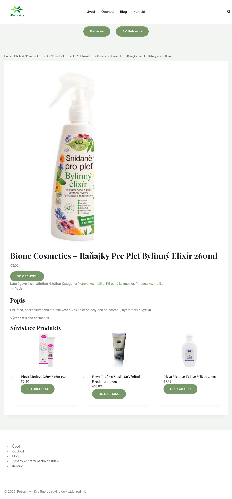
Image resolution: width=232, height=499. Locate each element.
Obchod (107, 12)
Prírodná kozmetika (120, 284)
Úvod (91, 12)
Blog (123, 12)
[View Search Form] (229, 12)
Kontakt (139, 12)
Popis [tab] (19, 288)
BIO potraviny (132, 31)
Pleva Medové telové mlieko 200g (189, 376)
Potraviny (97, 31)
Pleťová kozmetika (91, 284)
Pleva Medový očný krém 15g (43, 376)
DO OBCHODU (27, 276)
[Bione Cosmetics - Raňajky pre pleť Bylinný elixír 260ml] (78, 157)
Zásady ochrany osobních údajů (35, 461)
